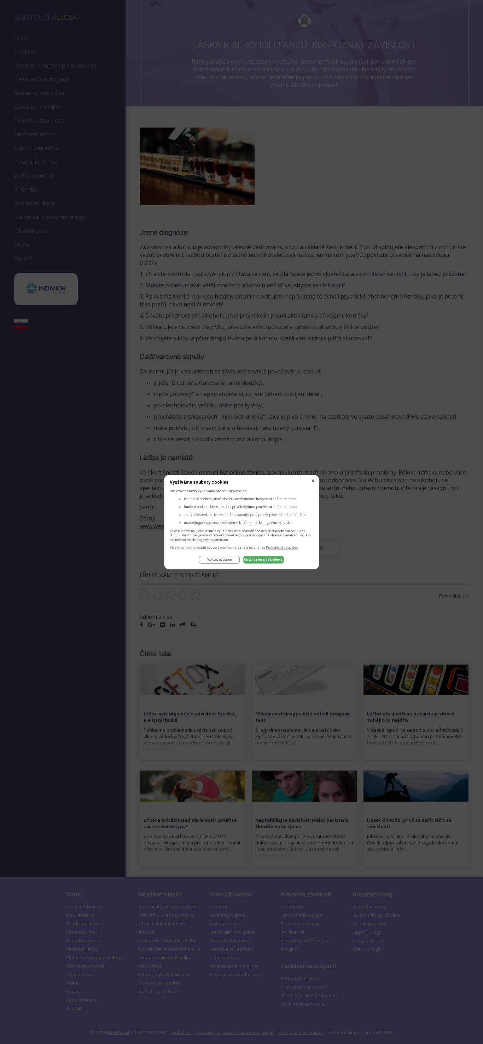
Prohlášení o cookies (282, 547)
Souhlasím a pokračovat (264, 560)
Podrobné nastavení (219, 560)
